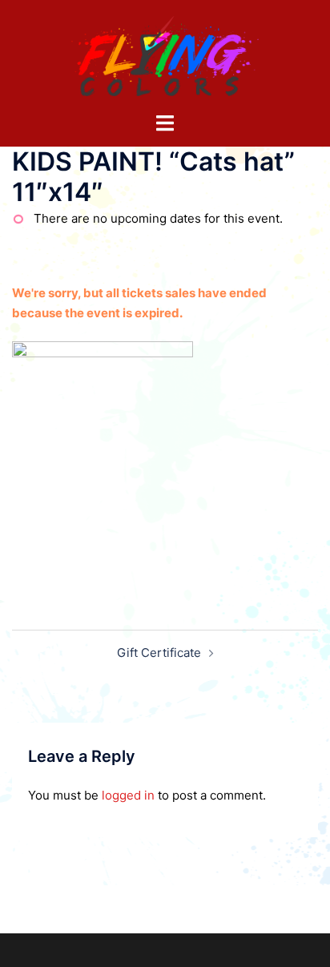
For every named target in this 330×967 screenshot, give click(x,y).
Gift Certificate (159, 652)
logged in (128, 795)
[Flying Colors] (165, 54)
